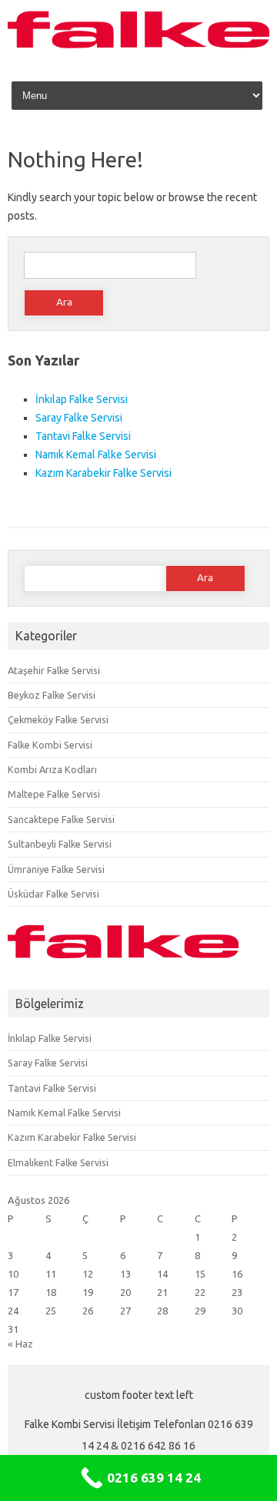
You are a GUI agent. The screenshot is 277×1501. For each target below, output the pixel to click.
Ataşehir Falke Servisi (54, 670)
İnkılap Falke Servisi (81, 399)
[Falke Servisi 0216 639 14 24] (138, 48)
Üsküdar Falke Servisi (53, 893)
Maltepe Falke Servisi (54, 794)
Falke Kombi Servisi (50, 744)
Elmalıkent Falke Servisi (58, 1162)
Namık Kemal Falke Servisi (95, 454)
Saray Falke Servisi (78, 418)
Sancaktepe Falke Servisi (61, 819)
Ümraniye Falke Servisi (56, 869)
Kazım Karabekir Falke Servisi (103, 473)
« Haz (20, 1343)
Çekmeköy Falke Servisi (58, 719)
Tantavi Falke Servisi (83, 436)
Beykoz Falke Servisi (51, 694)
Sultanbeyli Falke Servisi (60, 843)
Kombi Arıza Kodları (52, 769)
